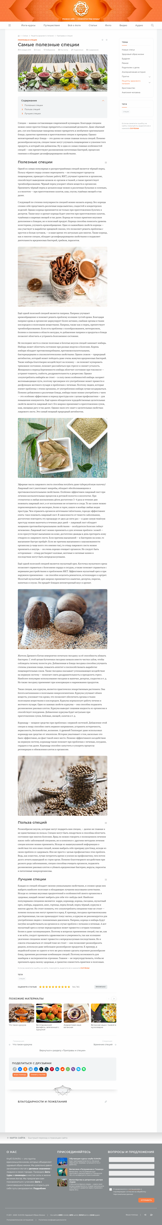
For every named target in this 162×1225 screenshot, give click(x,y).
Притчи (125, 76)
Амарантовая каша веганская (72, 1026)
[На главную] (18, 36)
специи (22, 979)
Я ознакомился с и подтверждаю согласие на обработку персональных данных (129, 1191)
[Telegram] (31, 1069)
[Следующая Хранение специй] (106, 40)
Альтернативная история (133, 72)
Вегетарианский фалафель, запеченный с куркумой (47, 1027)
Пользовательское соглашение (20, 1220)
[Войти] (145, 1214)
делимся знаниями (39, 1168)
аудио (95, 1215)
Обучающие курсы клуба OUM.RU (85, 1159)
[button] (109, 1000)
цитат (73, 1215)
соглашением (134, 1189)
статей (63, 1215)
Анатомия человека (131, 92)
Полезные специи (34, 105)
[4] (50, 987)
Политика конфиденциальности (52, 1220)
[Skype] (78, 1069)
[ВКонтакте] (20, 1069)
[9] (65, 987)
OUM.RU (21, 1215)
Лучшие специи (33, 113)
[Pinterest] (52, 1069)
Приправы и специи (27, 40)
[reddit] (62, 1069)
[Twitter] (41, 1069)
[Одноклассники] (25, 1069)
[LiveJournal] (47, 1069)
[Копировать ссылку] (106, 1101)
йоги (37, 1182)
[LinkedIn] (57, 1069)
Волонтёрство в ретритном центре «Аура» (86, 1181)
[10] (68, 987)
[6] (56, 987)
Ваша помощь (132, 1215)
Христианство (128, 88)
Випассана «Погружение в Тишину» (86, 1169)
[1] (40, 987)
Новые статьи (128, 50)
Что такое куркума (17, 1025)
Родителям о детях (130, 67)
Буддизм (126, 59)
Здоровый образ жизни (133, 54)
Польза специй (32, 109)
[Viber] (73, 1069)
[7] (59, 987)
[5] (53, 987)
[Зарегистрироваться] (151, 1214)
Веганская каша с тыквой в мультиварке (103, 1026)
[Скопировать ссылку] (15, 1069)
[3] (46, 987)
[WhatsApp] (68, 1069)
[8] (62, 987)
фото (83, 1215)
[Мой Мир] (36, 1069)
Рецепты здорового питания (131, 82)
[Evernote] (84, 1069)
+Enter (85, 968)
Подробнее (39, 1188)
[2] (43, 987)
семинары (20, 1175)
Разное (125, 63)
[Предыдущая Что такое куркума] (103, 40)
